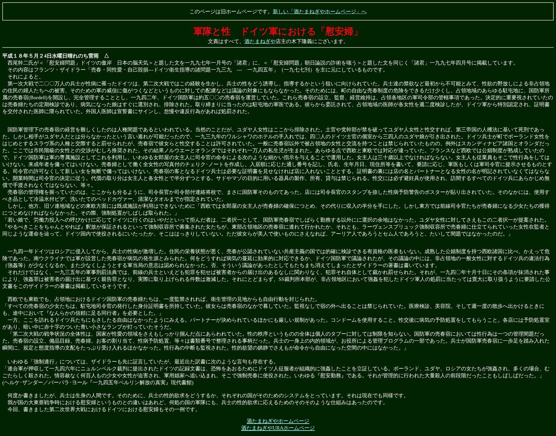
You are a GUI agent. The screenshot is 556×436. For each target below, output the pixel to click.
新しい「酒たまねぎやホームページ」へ (320, 11)
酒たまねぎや (260, 41)
